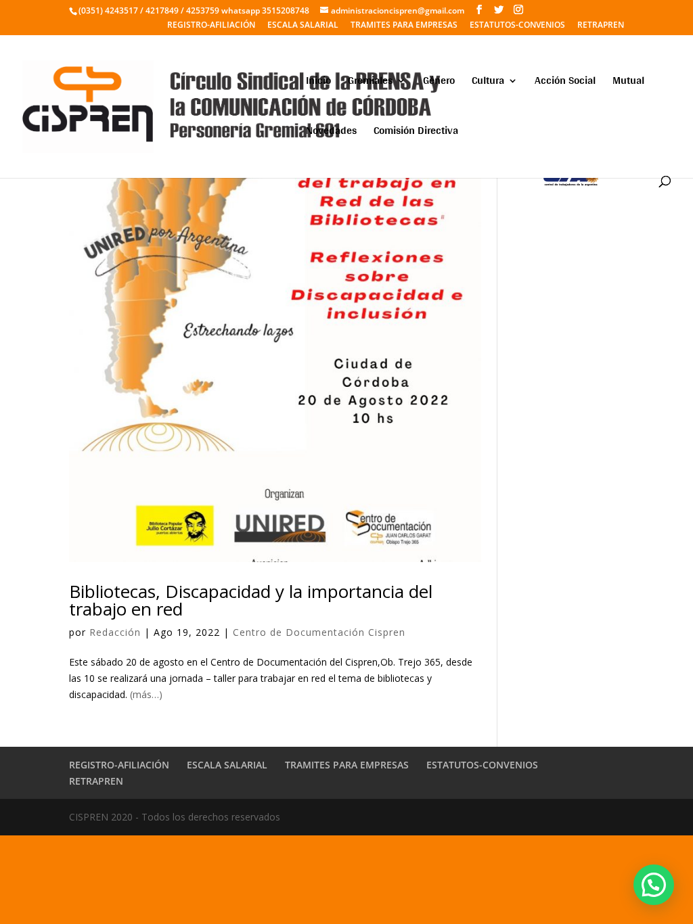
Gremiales (370, 83)
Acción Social (565, 83)
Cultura (488, 83)
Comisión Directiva (416, 133)
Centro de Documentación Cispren (319, 632)
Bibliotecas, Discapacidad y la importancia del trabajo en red (250, 600)
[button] (653, 884)
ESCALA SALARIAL (302, 25)
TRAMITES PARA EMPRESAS (404, 25)
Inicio (318, 83)
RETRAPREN (600, 25)
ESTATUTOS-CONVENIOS (517, 25)
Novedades (331, 133)
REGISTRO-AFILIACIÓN (211, 25)
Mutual (628, 83)
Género (439, 83)
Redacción (115, 632)
